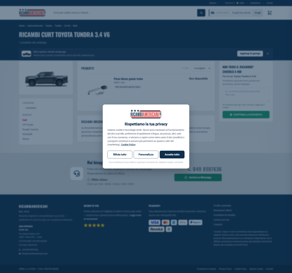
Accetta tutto (172, 154)
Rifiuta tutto (120, 154)
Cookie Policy (128, 144)
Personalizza (146, 154)
